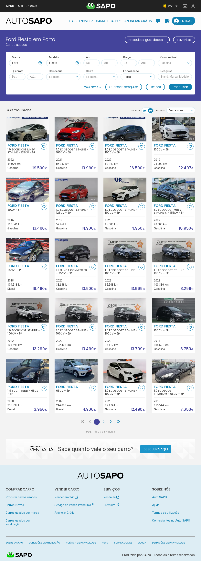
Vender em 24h (65, 497)
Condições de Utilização (44, 542)
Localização (131, 71)
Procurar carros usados (21, 497)
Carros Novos (15, 505)
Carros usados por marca (22, 512)
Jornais (31, 6)
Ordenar (160, 110)
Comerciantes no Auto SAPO (171, 520)
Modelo (54, 57)
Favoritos (184, 39)
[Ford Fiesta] (173, 129)
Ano (88, 57)
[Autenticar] (185, 7)
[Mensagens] (158, 21)
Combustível (168, 57)
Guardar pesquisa (123, 86)
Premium (109, 505)
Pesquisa (166, 71)
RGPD (105, 542)
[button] (92, 87)
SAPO (19, 555)
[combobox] (26, 63)
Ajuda (155, 505)
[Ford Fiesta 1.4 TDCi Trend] (27, 371)
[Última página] (118, 422)
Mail (21, 6)
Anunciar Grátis (138, 21)
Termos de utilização (165, 512)
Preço (127, 57)
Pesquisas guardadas (145, 39)
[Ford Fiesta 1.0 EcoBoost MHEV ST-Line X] (173, 190)
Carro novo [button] (79, 21)
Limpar (155, 86)
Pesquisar (180, 86)
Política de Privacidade (81, 542)
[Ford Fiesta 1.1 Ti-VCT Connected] (76, 250)
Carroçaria (55, 71)
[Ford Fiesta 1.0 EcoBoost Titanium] (173, 371)
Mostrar (136, 110)
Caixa (89, 71)
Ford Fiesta (21, 148)
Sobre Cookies (123, 542)
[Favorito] (44, 146)
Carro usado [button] (107, 21)
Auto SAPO (159, 497)
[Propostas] (167, 21)
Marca (16, 57)
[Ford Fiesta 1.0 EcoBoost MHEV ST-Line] (27, 129)
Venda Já (109, 497)
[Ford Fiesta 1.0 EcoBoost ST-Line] (76, 129)
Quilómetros (19, 71)
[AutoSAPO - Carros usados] (29, 21)
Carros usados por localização (18, 522)
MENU (10, 6)
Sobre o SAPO (14, 542)
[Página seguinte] (110, 422)
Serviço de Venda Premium (72, 505)
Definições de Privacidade (168, 542)
